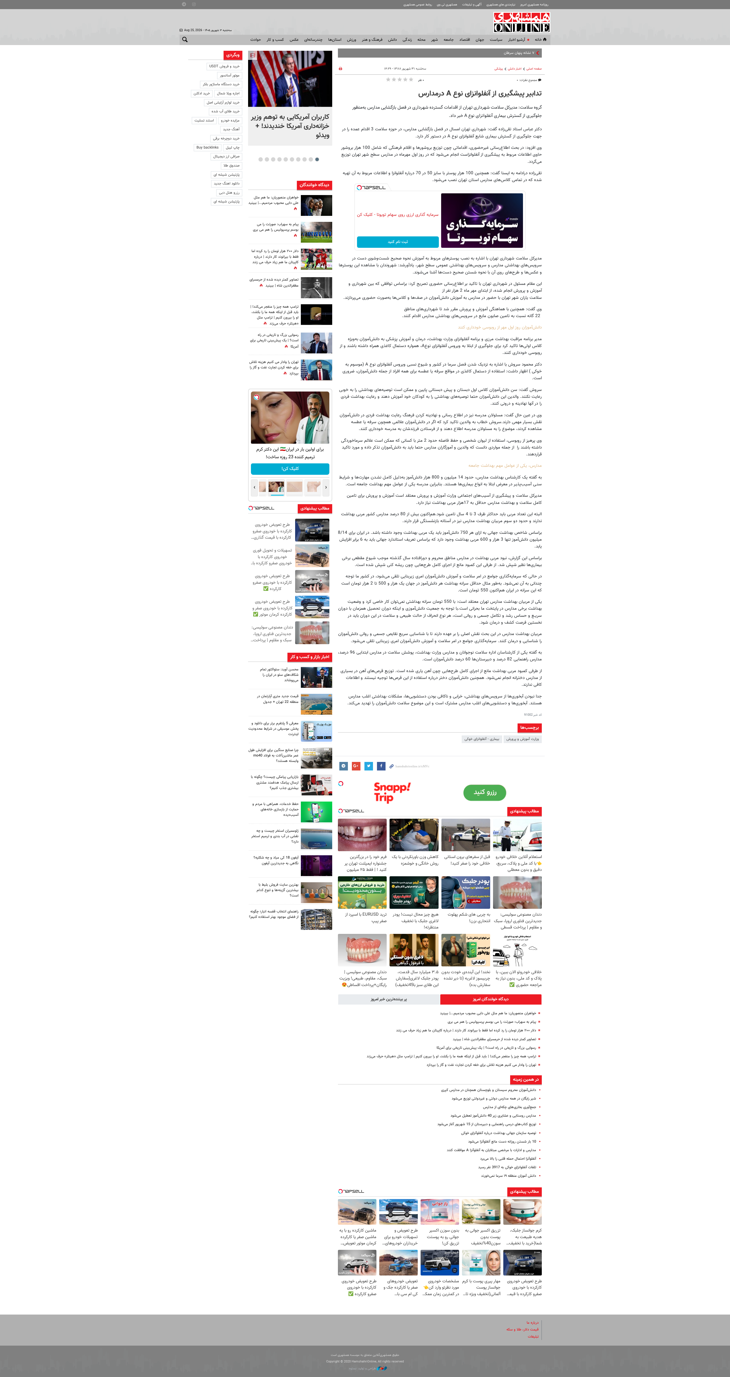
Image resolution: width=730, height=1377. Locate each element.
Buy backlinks (207, 148)
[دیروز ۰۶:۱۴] (316, 232)
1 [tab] (317, 159)
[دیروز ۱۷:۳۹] (316, 677)
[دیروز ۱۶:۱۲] (316, 812)
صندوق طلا (232, 166)
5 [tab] (292, 159)
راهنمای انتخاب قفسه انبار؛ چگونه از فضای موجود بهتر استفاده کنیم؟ (274, 914)
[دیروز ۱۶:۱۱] (316, 838)
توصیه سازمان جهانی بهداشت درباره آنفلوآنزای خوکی (498, 1133)
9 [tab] (267, 159)
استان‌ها (334, 40)
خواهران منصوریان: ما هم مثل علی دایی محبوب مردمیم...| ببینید (488, 1013)
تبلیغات (533, 1337)
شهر (434, 40)
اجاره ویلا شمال (228, 93)
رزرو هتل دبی (229, 193)
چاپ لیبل (233, 148)
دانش (392, 40)
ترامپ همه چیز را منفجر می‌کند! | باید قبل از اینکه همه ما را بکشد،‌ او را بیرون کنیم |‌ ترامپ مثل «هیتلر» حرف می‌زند (451, 1056)
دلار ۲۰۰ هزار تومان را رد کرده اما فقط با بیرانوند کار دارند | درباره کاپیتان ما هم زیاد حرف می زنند (466, 1030)
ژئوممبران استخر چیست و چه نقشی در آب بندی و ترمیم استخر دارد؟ (275, 836)
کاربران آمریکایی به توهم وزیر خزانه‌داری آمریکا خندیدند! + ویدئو (290, 126)
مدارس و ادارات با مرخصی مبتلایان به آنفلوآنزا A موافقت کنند (491, 1150)
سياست (496, 40)
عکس (294, 40)
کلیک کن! (290, 468)
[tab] (491, 999)
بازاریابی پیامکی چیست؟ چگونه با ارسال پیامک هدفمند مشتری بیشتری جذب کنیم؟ (275, 782)
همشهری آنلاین (519, 22)
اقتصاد (464, 40)
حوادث (255, 40)
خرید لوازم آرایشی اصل (223, 103)
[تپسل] (359, 187)
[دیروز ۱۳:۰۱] (316, 287)
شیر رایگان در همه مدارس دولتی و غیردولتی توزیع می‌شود (494, 1099)
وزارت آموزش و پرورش (522, 739)
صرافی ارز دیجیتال (226, 156)
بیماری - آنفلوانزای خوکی (482, 739)
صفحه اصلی (534, 68)
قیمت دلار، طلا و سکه (522, 1330)
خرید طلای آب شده (226, 111)
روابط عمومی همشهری (417, 4)
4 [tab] (298, 159)
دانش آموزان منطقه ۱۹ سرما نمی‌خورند (508, 1176)
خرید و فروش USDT (224, 66)
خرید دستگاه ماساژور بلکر (221, 84)
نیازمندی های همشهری (500, 4)
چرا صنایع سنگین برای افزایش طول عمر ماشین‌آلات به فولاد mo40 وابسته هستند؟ (273, 755)
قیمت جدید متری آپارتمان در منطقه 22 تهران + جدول (278, 699)
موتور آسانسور (230, 75)
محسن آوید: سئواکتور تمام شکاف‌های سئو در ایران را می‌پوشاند (279, 675)
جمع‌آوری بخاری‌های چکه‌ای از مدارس (509, 1107)
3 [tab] (304, 159)
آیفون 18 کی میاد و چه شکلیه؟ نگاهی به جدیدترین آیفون (276, 860)
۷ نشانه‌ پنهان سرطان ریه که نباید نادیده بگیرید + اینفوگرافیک (490, 53)
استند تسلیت (204, 120)
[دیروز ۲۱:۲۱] (290, 79)
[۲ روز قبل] (316, 919)
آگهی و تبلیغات (472, 4)
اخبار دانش (515, 68)
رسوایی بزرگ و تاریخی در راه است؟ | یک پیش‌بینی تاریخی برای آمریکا (486, 1048)
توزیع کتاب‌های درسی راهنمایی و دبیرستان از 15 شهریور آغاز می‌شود (486, 1124)
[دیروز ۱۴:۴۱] (316, 314)
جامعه (449, 40)
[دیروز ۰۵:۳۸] (316, 342)
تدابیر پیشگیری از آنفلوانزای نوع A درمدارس (480, 94)
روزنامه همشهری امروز (534, 4)
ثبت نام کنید (398, 242)
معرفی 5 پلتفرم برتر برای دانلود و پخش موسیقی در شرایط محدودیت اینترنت (273, 729)
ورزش (351, 40)
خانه (538, 40)
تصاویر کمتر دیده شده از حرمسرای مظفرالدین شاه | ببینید (494, 1039)
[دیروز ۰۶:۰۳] (316, 259)
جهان (480, 40)
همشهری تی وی (447, 4)
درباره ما (533, 1323)
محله (421, 40)
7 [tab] (279, 159)
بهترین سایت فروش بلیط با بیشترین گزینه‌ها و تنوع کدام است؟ (278, 890)
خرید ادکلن (202, 93)
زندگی (407, 40)
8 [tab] (273, 159)
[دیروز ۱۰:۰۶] (316, 865)
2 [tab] (311, 159)
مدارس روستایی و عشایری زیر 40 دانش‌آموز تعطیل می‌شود (493, 1116)
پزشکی (498, 68)
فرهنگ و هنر (372, 40)
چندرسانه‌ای (313, 40)
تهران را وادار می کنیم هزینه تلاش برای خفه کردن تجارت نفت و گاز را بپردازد (481, 1065)
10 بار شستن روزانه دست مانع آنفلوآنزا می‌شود (502, 1142)
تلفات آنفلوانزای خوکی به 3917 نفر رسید (507, 1167)
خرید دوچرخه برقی (226, 138)
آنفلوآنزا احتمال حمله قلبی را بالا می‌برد (508, 1159)
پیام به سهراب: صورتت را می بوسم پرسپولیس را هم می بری (492, 1022)
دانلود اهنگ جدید (227, 183)
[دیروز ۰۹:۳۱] (316, 205)
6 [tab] (286, 159)
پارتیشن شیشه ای (227, 175)
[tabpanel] (290, 98)
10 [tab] (260, 159)
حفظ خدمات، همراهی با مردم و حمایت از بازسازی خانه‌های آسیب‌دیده (275, 809)
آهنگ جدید (231, 129)
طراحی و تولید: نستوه (363, 1368)
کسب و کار (275, 40)
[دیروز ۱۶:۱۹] (316, 731)
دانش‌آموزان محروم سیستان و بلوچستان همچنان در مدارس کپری (488, 1090)
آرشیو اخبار (516, 40)
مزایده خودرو (230, 120)
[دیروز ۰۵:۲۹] (316, 370)
